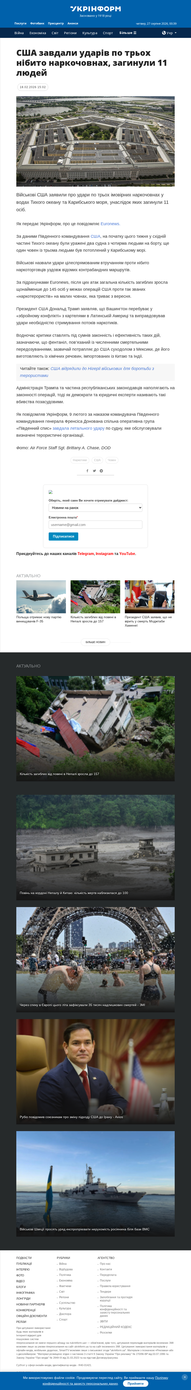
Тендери (105, 1291)
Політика (65, 1275)
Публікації (24, 1263)
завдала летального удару (79, 428)
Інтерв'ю (23, 1269)
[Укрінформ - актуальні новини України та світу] (95, 8)
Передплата (108, 1275)
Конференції (25, 1310)
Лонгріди (23, 1298)
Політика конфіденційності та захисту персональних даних (115, 1310)
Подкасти (24, 1258)
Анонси (73, 23)
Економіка (38, 33)
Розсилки (106, 1332)
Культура (89, 33)
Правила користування (115, 1286)
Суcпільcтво (67, 1302)
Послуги (20, 23)
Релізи (21, 1322)
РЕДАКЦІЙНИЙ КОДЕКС (116, 1327)
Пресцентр (56, 23)
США (95, 236)
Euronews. (110, 223)
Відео (20, 1281)
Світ (55, 33)
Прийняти (136, 1383)
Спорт (108, 33)
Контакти (106, 1269)
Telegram (86, 554)
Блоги (21, 1287)
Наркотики (80, 460)
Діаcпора (65, 1314)
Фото (20, 1275)
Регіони (70, 33)
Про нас (105, 1263)
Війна (19, 33)
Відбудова (66, 1269)
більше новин (95, 642)
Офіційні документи (31, 1316)
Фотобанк (37, 23)
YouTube (127, 554)
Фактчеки (65, 1286)
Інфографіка (25, 1292)
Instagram (104, 554)
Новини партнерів (30, 1304)
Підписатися (63, 536)
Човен (112, 460)
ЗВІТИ (104, 1321)
